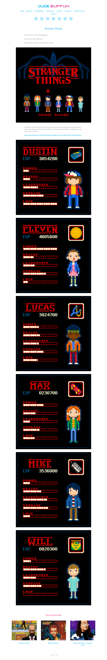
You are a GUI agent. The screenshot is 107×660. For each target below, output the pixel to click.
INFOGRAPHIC (39, 11)
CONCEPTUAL (50, 11)
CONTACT (54, 14)
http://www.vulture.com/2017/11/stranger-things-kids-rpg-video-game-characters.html (52, 135)
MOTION (59, 11)
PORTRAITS (68, 11)
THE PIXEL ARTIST (79, 11)
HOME (22, 11)
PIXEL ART (29, 11)
